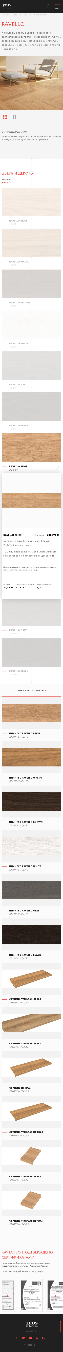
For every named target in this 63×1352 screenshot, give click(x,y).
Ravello (27, 15)
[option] (31, 83)
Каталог (16, 15)
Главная (5, 15)
